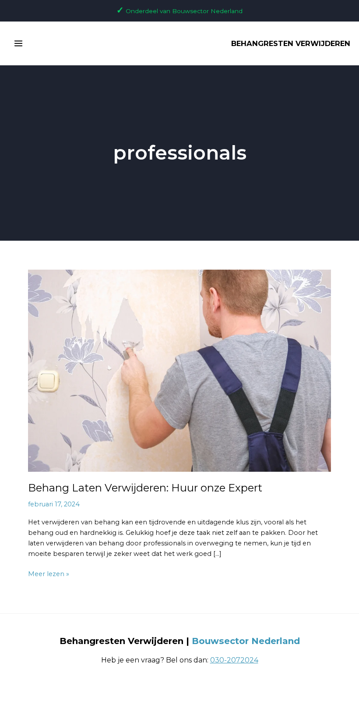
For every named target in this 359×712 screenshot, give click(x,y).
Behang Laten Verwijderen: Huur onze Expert (145, 487)
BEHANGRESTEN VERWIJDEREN (290, 43)
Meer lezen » (48, 573)
